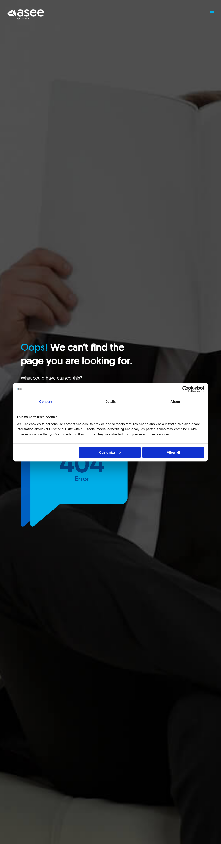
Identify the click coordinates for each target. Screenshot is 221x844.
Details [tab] (110, 401)
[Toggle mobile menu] (212, 12)
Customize (107, 452)
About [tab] (175, 401)
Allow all (173, 452)
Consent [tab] (45, 401)
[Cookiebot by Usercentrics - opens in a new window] (185, 389)
